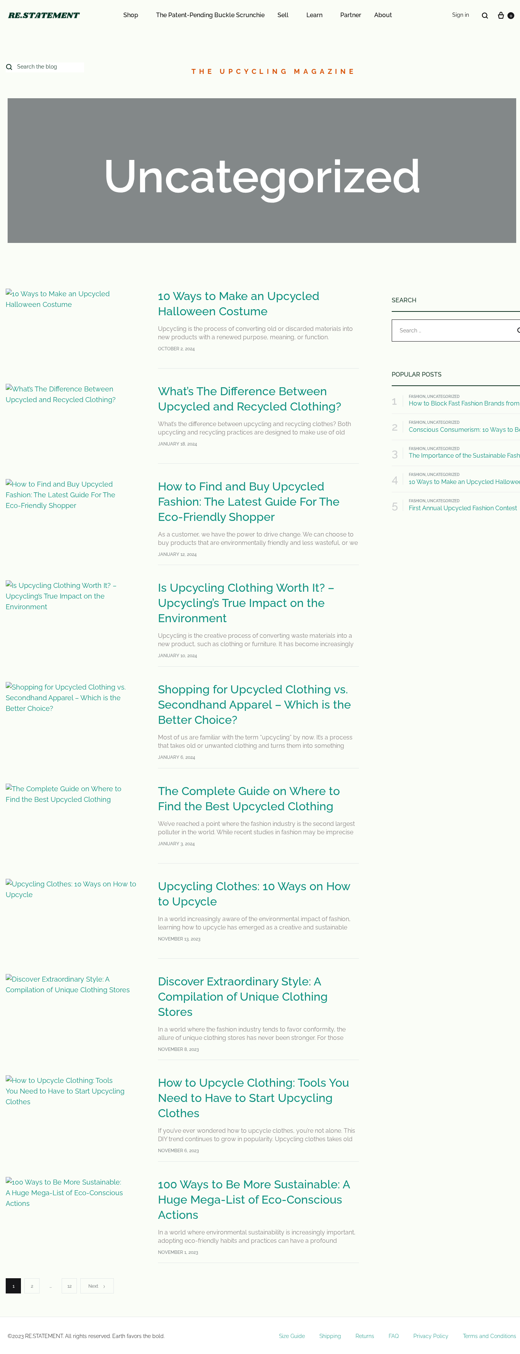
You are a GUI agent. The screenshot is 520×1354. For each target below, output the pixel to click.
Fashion (417, 396)
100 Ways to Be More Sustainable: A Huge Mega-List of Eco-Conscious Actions (254, 1199)
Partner (350, 15)
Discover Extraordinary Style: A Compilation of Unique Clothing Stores (243, 997)
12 (69, 1286)
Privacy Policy (430, 1336)
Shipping (330, 1336)
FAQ (394, 1336)
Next (93, 1286)
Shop (130, 15)
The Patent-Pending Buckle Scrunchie (210, 15)
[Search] (485, 15)
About (383, 15)
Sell (283, 15)
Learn (314, 15)
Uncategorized (443, 396)
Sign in (460, 15)
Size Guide (292, 1336)
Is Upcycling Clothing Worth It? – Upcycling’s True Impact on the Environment (246, 603)
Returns (365, 1336)
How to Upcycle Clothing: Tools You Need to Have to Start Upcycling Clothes (253, 1098)
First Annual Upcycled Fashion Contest (463, 508)
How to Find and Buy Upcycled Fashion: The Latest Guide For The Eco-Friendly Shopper (249, 502)
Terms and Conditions (489, 1336)
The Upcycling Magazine (274, 71)
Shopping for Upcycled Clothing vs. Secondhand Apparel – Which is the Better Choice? (254, 704)
